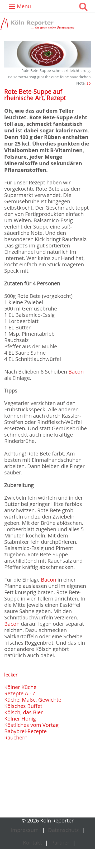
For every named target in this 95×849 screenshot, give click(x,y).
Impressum (25, 830)
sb (89, 83)
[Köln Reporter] (47, 23)
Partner (60, 842)
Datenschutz (63, 830)
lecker (10, 674)
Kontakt (32, 842)
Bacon (76, 371)
